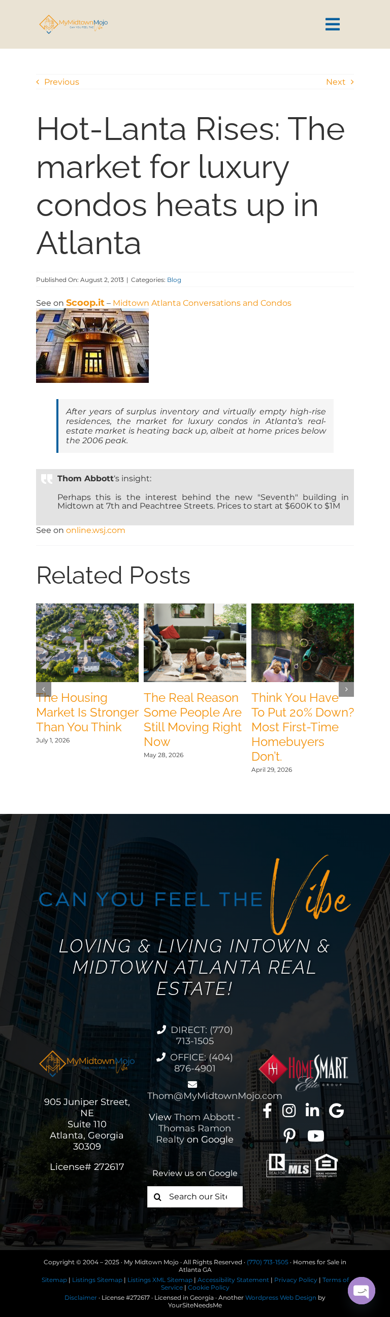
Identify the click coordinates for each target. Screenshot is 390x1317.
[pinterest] (289, 1136)
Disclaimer (80, 1297)
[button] (43, 689)
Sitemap (54, 1280)
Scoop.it (85, 302)
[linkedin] (312, 1110)
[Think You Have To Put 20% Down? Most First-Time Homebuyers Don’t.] (302, 608)
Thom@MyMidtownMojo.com (214, 1095)
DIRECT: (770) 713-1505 (202, 1035)
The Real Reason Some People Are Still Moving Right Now (193, 719)
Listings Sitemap (97, 1280)
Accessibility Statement (233, 1280)
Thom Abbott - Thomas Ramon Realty (198, 1128)
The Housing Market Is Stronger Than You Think (87, 712)
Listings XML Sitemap (159, 1280)
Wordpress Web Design (280, 1297)
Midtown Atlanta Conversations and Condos (202, 303)
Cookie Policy (209, 1287)
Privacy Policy (295, 1280)
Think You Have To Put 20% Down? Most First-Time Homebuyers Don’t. (302, 727)
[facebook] (267, 1110)
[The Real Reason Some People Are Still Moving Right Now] (195, 608)
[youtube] (315, 1136)
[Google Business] (336, 1110)
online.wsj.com (95, 530)
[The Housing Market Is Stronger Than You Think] (87, 608)
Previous (61, 82)
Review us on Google (195, 1173)
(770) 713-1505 (267, 1262)
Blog (174, 279)
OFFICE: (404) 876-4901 (201, 1063)
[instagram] (289, 1110)
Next (336, 82)
